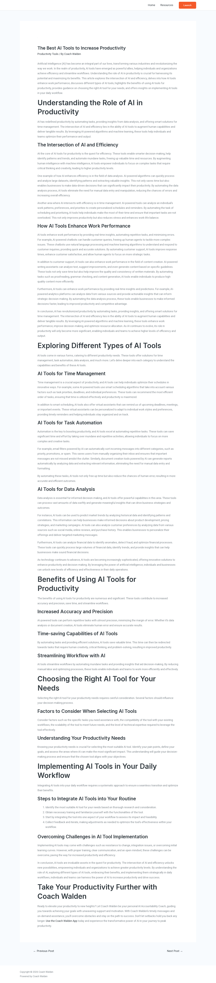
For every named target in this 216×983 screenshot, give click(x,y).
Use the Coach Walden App (61, 920)
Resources (166, 5)
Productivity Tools (47, 53)
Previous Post (43, 951)
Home (151, 5)
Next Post (175, 951)
